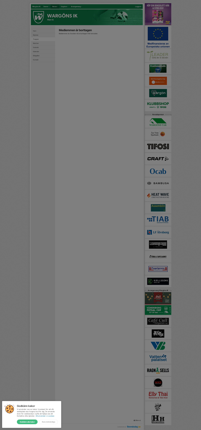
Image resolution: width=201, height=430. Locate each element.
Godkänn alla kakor (27, 422)
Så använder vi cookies (45, 416)
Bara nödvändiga (48, 422)
